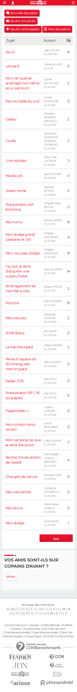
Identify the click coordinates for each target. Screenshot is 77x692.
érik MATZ (50, 395)
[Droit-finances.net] (56, 665)
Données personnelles (17, 632)
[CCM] (56, 657)
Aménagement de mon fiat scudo (21, 288)
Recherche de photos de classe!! (23, 459)
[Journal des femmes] (20, 657)
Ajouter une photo (22, 21)
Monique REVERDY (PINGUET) (50, 119)
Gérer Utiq (66, 632)
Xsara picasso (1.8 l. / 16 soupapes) (23, 395)
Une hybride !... (17, 161)
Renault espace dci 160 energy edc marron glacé (21, 364)
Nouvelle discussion (23, 13)
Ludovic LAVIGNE (50, 411)
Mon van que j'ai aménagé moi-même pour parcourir (22, 83)
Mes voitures (16, 318)
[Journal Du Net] (20, 665)
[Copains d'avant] (20, 674)
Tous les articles (31, 628)
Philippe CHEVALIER (51, 237)
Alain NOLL (50, 380)
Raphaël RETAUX (49, 191)
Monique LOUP (53, 476)
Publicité (67, 625)
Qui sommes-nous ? (16, 625)
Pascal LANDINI (53, 222)
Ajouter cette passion (24, 29)
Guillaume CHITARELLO (52, 492)
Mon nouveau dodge (23, 253)
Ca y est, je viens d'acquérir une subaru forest (18, 271)
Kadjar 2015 (15, 381)
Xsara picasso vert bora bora (20, 206)
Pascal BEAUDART (51, 427)
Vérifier (10, 577)
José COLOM (51, 52)
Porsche (12, 303)
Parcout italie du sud (22, 101)
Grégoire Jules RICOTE (52, 207)
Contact (16, 628)
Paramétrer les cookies (45, 632)
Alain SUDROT (52, 363)
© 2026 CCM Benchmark (59, 636)
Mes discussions (59, 29)
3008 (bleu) (15, 333)
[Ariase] (20, 682)
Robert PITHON (53, 288)
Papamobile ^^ (17, 411)
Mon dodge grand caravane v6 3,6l (20, 237)
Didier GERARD (53, 347)
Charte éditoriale (50, 625)
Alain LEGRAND (53, 271)
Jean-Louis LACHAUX (50, 160)
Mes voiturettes (18, 492)
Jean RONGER (52, 175)
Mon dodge (15, 523)
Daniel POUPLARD (51, 83)
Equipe (34, 625)
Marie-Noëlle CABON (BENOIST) (51, 460)
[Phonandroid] (56, 682)
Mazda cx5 (14, 176)
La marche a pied (19, 347)
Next (56, 539)
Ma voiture (14, 508)
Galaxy (11, 119)
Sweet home (16, 191)
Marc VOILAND (53, 303)
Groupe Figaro (33, 636)
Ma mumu (14, 222)
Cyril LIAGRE (51, 523)
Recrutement (57, 628)
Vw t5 (10, 52)
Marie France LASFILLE (51, 508)
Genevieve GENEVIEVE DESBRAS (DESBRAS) (51, 141)
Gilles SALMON (52, 442)
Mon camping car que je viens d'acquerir (23, 442)
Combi (11, 141)
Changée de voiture (22, 477)
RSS (45, 628)
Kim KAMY (50, 333)
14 (68, 271)
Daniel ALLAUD (53, 66)
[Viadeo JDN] (56, 674)
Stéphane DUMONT (50, 318)
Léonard (12, 66)
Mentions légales (13, 636)
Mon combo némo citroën (20, 427)
